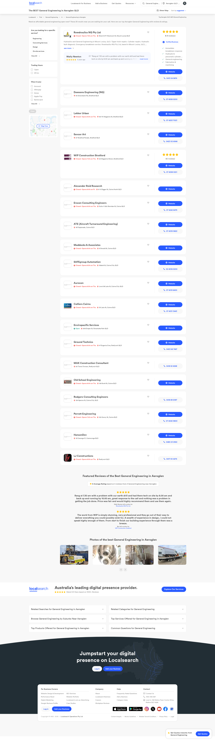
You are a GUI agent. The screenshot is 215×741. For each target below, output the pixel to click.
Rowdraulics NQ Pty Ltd (123, 506)
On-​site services (38, 51)
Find (40, 17)
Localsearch (32, 17)
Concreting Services (40, 43)
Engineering (37, 39)
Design (35, 47)
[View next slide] (125, 569)
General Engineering (51, 17)
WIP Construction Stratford (123, 528)
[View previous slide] (121, 569)
